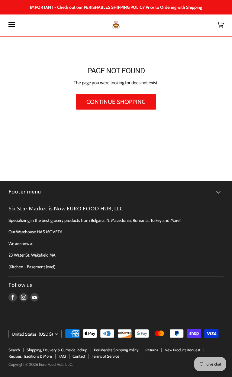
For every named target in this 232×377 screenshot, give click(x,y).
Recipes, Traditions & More (30, 356)
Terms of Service (105, 356)
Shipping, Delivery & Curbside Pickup (57, 349)
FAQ (62, 356)
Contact (78, 356)
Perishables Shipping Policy (116, 349)
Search (14, 349)
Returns (151, 349)
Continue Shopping (116, 101)
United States (32, 334)
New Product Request (182, 349)
